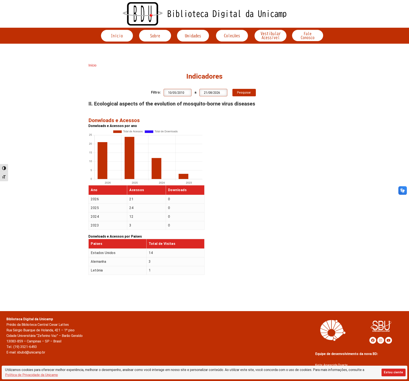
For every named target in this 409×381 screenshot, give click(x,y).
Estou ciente (393, 372)
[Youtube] (388, 340)
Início (92, 65)
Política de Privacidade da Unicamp (31, 375)
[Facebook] (372, 340)
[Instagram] (380, 340)
